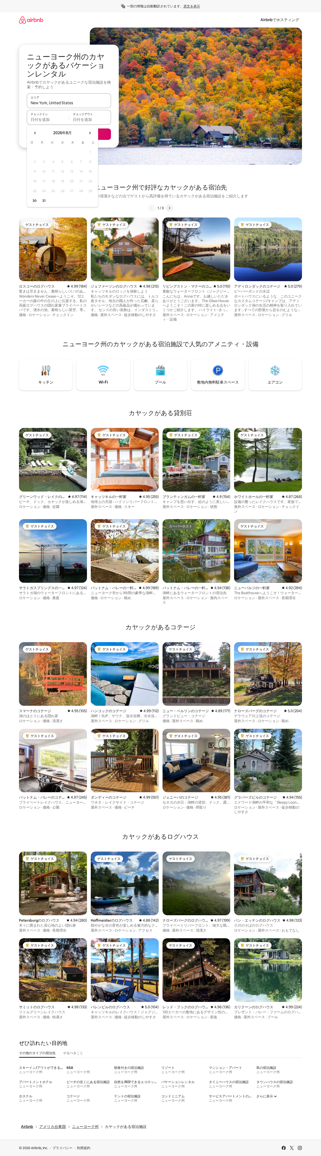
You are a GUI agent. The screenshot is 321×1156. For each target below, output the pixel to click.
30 (35, 201)
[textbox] (48, 119)
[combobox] (69, 103)
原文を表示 (191, 6)
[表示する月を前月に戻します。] (35, 133)
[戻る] (152, 208)
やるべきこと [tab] (73, 1053)
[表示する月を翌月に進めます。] (89, 133)
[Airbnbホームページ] (31, 19)
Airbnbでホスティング (279, 19)
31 (44, 201)
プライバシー (62, 1148)
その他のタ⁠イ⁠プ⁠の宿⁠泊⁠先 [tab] (37, 1053)
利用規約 (83, 1148)
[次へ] (169, 208)
